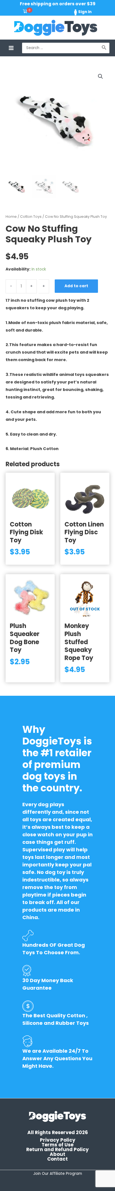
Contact (57, 1159)
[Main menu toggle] (11, 47)
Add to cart (76, 286)
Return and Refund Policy (57, 1149)
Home (11, 216)
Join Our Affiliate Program (57, 1173)
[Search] (104, 48)
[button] (100, 76)
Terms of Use (57, 1144)
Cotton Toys (31, 216)
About (57, 1154)
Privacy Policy (57, 1140)
